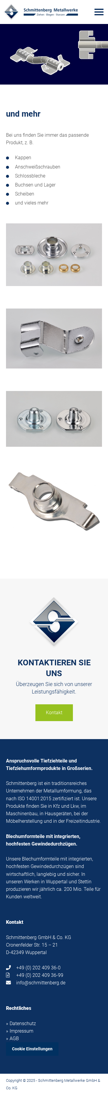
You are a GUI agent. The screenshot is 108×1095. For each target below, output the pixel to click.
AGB (14, 1038)
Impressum (21, 1031)
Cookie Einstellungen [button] (32, 1048)
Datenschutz (23, 1023)
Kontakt (54, 712)
